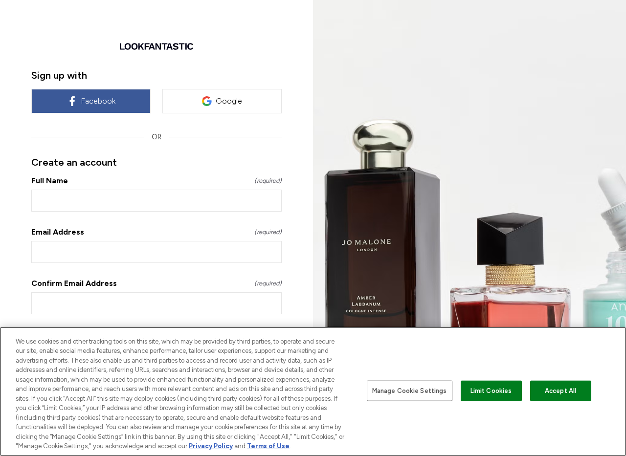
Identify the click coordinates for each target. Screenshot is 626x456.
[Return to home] (156, 46)
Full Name (156, 180)
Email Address (156, 232)
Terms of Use (268, 446)
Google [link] (229, 101)
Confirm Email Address (156, 283)
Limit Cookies (491, 390)
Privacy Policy (211, 446)
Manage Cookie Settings (409, 390)
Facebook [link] (98, 101)
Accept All (560, 390)
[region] (313, 391)
